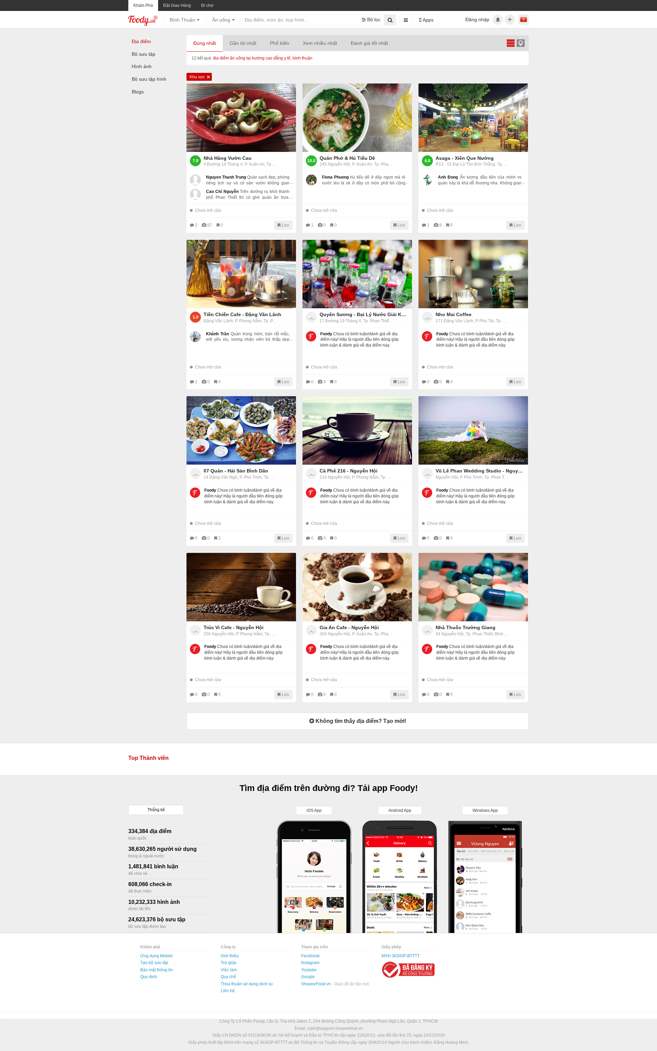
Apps (427, 20)
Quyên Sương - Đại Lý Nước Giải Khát (364, 314)
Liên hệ (228, 990)
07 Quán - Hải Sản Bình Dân (236, 470)
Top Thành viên (148, 758)
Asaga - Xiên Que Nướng (465, 158)
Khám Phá (143, 5)
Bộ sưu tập (143, 54)
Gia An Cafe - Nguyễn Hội (349, 627)
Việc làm (229, 970)
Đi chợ (207, 5)
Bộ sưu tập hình (149, 79)
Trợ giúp (228, 962)
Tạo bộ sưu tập (154, 962)
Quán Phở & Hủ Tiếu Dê (347, 158)
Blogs (138, 91)
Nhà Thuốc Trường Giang (465, 627)
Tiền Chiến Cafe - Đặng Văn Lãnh (242, 314)
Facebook (310, 955)
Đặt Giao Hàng (177, 5)
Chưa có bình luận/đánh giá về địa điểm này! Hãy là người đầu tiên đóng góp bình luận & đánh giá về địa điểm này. (359, 340)
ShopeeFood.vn (316, 984)
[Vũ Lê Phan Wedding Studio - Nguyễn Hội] (473, 430)
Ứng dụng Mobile (156, 955)
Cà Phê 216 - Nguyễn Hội (348, 470)
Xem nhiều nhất (320, 43)
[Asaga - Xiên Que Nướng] (473, 117)
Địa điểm (141, 41)
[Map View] (520, 43)
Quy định (148, 976)
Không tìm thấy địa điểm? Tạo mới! (360, 721)
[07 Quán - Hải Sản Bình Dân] (241, 430)
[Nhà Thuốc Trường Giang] (473, 587)
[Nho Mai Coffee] (473, 274)
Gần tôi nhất (243, 43)
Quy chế (228, 976)
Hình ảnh (142, 66)
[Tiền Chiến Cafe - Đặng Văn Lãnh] (241, 274)
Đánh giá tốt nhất (369, 43)
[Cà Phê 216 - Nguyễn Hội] (357, 430)
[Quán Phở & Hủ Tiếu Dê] (357, 117)
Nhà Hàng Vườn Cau (228, 158)
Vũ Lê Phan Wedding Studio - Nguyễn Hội (480, 470)
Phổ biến (279, 43)
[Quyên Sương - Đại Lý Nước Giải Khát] (357, 274)
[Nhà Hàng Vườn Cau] (241, 117)
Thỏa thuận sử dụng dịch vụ (247, 984)
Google (308, 976)
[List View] (510, 43)
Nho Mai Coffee (454, 314)
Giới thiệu (230, 955)
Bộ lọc (373, 19)
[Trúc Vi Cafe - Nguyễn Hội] (241, 587)
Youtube (309, 970)
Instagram (310, 962)
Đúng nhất (204, 43)
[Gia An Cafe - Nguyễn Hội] (357, 587)
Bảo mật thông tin (156, 970)
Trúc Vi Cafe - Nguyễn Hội (233, 627)
